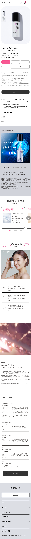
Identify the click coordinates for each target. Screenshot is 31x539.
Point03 (24, 168)
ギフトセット (25, 62)
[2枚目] (10, 230)
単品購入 (15, 62)
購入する (15, 92)
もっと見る (15, 473)
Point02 (15, 168)
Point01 (6, 168)
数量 (2, 67)
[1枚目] (9, 230)
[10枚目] (20, 230)
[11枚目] (21, 230)
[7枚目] (16, 230)
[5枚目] (14, 230)
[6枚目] (15, 230)
